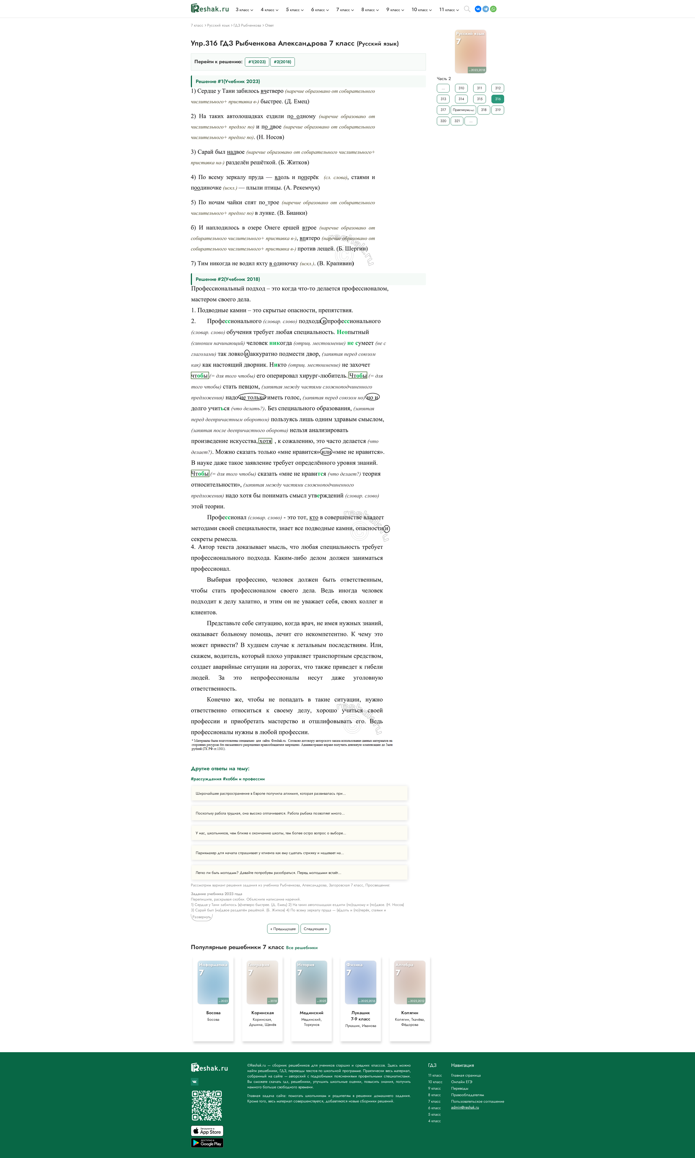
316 (498, 98)
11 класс (435, 1075)
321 (457, 120)
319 (498, 109)
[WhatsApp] (493, 9)
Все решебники (302, 947)
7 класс (434, 1101)
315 (479, 98)
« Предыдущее (283, 928)
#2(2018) (282, 62)
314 (461, 98)
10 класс (435, 1081)
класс (242, 9)
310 (461, 88)
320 (443, 120)
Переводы (459, 1088)
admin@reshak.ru (465, 1107)
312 (498, 88)
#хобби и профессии (244, 779)
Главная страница (466, 1075)
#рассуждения (206, 779)
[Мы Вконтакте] (194, 1082)
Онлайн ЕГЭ (461, 1081)
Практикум (463, 109)
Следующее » (315, 928)
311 (479, 88)
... (443, 88)
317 (443, 109)
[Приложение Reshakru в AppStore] (207, 1135)
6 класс (434, 1108)
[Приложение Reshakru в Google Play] (207, 1146)
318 (483, 109)
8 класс (434, 1094)
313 (443, 98)
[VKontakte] (478, 9)
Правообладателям (467, 1094)
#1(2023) (257, 62)
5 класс (434, 1114)
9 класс (434, 1088)
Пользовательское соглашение (477, 1101)
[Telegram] (485, 9)
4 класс (434, 1121)
